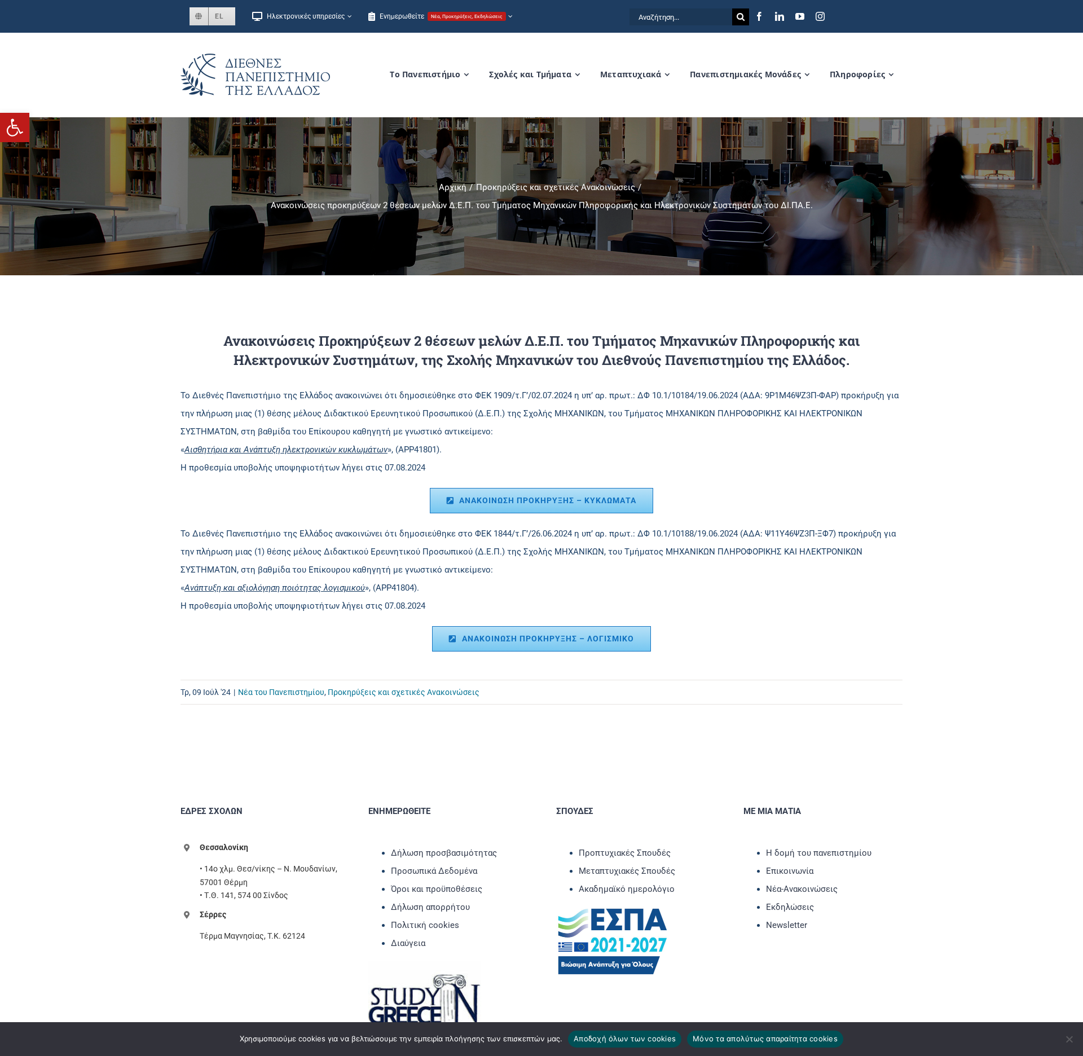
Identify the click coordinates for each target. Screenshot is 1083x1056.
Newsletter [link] (786, 925)
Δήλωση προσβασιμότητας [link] (444, 853)
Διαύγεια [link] (408, 943)
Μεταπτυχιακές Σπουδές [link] (627, 871)
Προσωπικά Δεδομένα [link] (434, 871)
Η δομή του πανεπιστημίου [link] (818, 853)
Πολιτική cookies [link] (425, 925)
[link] (14, 127)
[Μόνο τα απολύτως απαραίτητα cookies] (1069, 1039)
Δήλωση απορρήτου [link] (430, 907)
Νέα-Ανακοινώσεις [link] (802, 889)
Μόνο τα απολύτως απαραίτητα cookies (765, 1038)
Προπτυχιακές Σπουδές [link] (625, 853)
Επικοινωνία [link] (789, 871)
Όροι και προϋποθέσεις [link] (436, 889)
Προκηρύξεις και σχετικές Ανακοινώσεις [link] (403, 692)
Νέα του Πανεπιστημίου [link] (281, 692)
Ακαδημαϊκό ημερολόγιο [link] (627, 889)
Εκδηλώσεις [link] (790, 907)
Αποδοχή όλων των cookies (625, 1038)
